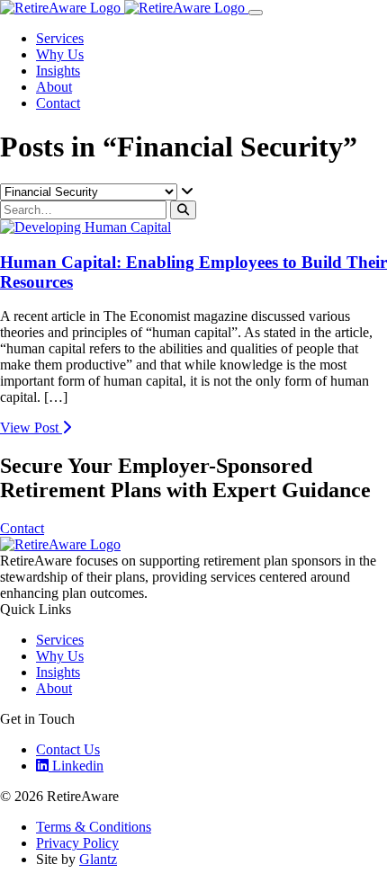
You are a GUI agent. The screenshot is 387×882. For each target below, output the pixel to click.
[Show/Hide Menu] (255, 12)
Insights (58, 70)
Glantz (98, 859)
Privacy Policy (77, 843)
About (54, 86)
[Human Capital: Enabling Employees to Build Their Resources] (85, 227)
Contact (58, 103)
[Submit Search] (183, 209)
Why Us (60, 54)
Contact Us (68, 749)
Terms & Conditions (93, 826)
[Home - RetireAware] (124, 7)
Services (60, 38)
